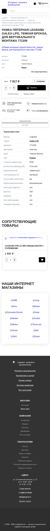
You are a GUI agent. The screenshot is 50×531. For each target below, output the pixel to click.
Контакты (25, 427)
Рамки (23, 67)
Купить (34, 88)
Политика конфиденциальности (25, 464)
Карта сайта (25, 409)
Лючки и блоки (25, 380)
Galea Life (34, 141)
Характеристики (25, 121)
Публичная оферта (25, 461)
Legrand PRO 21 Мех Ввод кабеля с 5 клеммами (24, 247)
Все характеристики (38, 72)
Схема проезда (25, 488)
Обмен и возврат (25, 453)
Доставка (25, 125)
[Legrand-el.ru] (19, 3)
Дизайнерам (25, 431)
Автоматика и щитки (25, 376)
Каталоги (25, 457)
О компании (25, 420)
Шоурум (25, 424)
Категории (25, 405)
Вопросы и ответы (25, 468)
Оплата (25, 446)
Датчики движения (25, 385)
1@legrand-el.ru (25, 497)
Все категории (25, 390)
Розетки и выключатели (25, 371)
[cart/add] (42, 259)
